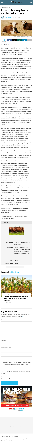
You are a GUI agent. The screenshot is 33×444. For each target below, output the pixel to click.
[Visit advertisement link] (16, 399)
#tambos (21, 267)
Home (2, 7)
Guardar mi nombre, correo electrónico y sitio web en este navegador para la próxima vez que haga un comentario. (17, 364)
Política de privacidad (6, 436)
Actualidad (7, 7)
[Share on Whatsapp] (19, 40)
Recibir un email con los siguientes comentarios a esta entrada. (15, 372)
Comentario (5, 320)
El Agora (7, 439)
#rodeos (9, 267)
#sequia (15, 267)
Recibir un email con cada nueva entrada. (12, 378)
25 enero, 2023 (16, 17)
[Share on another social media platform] (29, 40)
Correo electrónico (6, 347)
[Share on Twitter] (14, 40)
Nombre (4, 340)
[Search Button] (31, 2)
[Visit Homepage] (16, 2)
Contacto (16, 436)
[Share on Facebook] (9, 40)
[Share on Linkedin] (24, 40)
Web (2, 355)
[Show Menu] (2, 2)
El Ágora (8, 17)
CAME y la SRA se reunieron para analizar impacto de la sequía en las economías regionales (16, 298)
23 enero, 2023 (7, 302)
